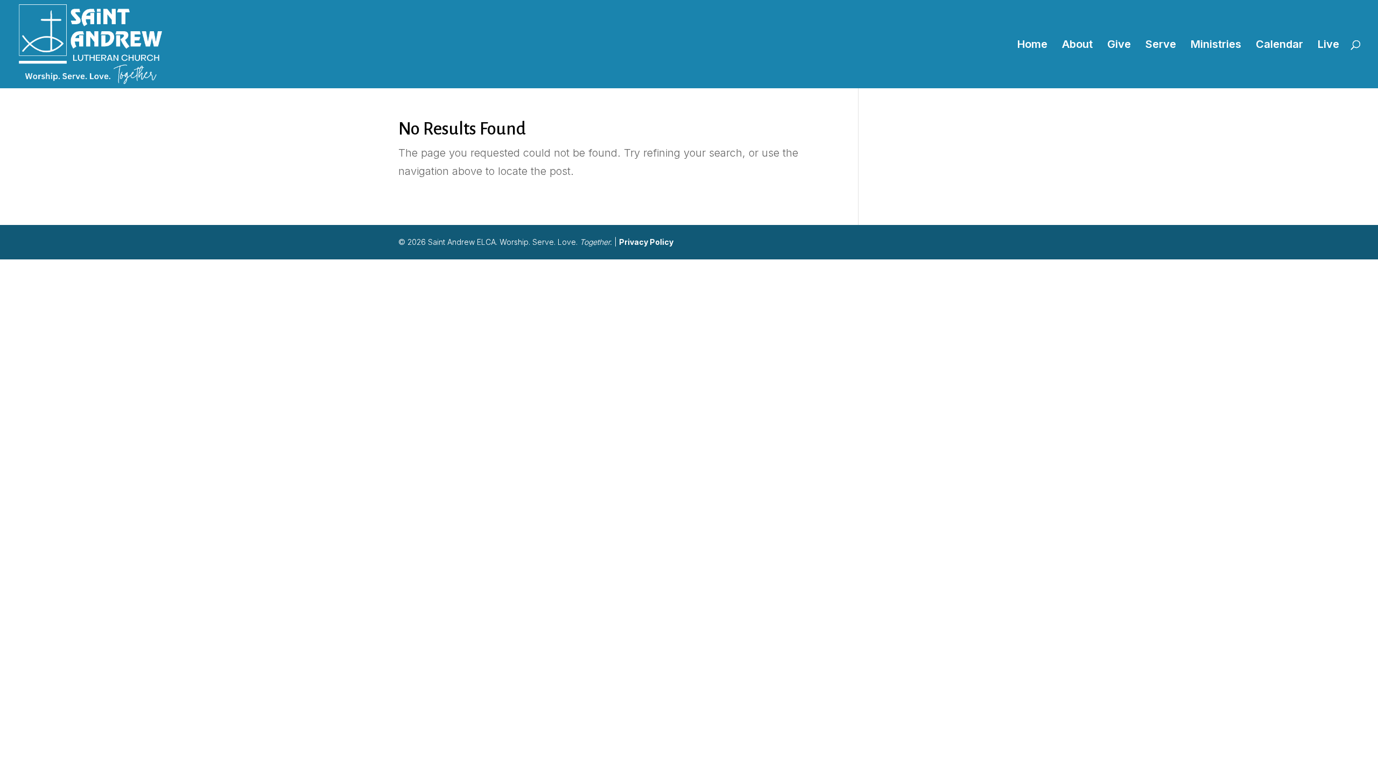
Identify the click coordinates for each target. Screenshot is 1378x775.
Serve (1160, 45)
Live (1328, 45)
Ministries (1216, 45)
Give (1119, 45)
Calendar (1279, 45)
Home (1032, 45)
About (1077, 45)
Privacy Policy (646, 241)
